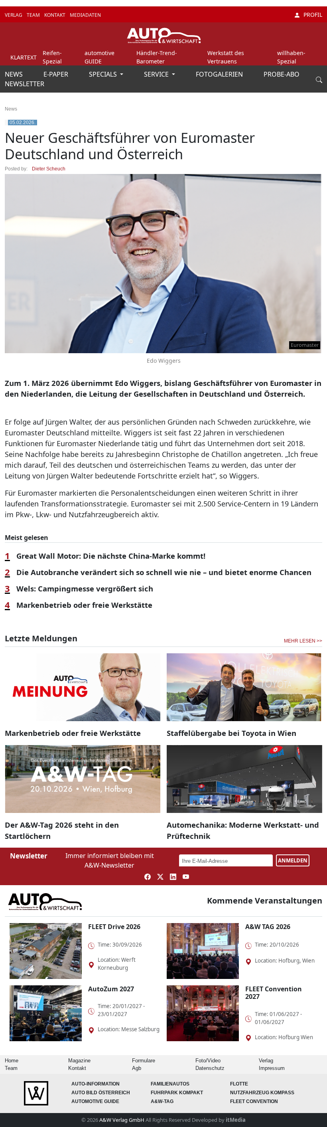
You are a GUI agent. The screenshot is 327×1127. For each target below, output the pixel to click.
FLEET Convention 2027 (273, 993)
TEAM (34, 15)
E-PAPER (56, 74)
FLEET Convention (254, 1101)
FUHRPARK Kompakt (177, 1092)
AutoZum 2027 (111, 989)
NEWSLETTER (24, 83)
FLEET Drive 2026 (114, 926)
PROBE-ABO (281, 74)
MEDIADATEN (85, 15)
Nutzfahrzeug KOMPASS (262, 1092)
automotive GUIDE (95, 1101)
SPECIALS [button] (103, 74)
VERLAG (14, 15)
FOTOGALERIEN (220, 74)
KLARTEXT (23, 57)
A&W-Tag (162, 1101)
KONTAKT (55, 15)
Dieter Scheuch (48, 169)
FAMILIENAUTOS (170, 1084)
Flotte (239, 1084)
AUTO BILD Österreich (100, 1092)
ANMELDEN (292, 860)
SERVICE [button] (157, 74)
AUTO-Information (95, 1084)
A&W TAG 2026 (267, 926)
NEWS (14, 74)
